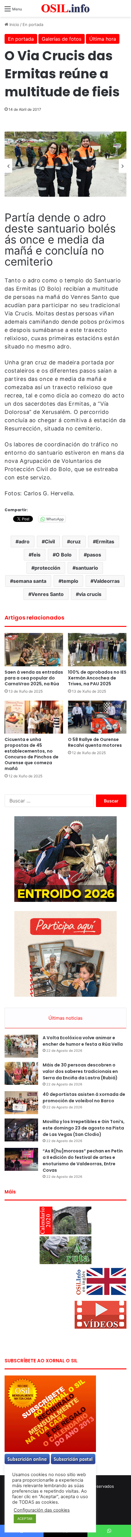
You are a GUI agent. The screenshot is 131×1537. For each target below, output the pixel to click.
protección (47, 568)
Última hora (102, 39)
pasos (94, 555)
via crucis (90, 594)
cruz (75, 541)
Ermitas (105, 541)
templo (70, 581)
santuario (87, 568)
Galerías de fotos (61, 39)
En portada (33, 24)
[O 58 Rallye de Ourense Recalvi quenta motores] (97, 717)
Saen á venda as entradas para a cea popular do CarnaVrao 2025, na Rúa (34, 678)
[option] (65, 164)
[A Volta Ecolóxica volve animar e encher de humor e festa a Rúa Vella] (21, 1046)
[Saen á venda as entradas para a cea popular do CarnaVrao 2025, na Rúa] (34, 649)
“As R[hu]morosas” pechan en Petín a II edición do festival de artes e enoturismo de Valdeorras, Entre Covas (83, 1160)
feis (36, 555)
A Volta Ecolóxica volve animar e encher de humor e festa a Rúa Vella (83, 1041)
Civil (50, 541)
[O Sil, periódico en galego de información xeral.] (65, 8)
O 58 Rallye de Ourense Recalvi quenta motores (95, 742)
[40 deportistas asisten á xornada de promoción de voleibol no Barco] (21, 1102)
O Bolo (64, 555)
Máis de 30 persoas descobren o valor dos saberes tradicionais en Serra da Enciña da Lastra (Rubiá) (80, 1071)
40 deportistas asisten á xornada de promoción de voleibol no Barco (84, 1097)
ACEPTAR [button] (24, 1519)
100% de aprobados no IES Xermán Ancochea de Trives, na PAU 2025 (97, 678)
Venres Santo (47, 594)
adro (24, 541)
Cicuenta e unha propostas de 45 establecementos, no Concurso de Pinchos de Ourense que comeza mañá (31, 754)
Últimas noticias (65, 1018)
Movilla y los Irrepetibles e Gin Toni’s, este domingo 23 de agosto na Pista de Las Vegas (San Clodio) (84, 1127)
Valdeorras (107, 581)
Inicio (13, 24)
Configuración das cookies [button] (42, 1510)
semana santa (29, 581)
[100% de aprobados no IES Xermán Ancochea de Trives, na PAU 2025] (97, 649)
